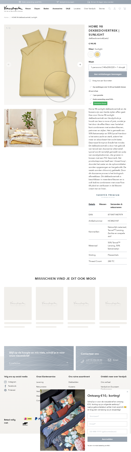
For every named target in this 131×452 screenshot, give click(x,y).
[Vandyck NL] (13, 8)
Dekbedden (73, 382)
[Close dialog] (127, 391)
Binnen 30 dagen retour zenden (102, 2)
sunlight (95, 49)
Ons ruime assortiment (79, 376)
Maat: (91, 61)
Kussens (72, 387)
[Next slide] (80, 64)
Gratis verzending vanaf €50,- (32, 2)
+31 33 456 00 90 (94, 360)
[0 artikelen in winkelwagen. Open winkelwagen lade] (125, 9)
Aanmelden (107, 439)
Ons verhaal (106, 382)
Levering (39, 382)
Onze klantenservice (45, 376)
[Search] (109, 9)
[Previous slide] (8, 64)
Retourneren (41, 387)
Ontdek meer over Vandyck (114, 376)
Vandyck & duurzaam (67, 2)
